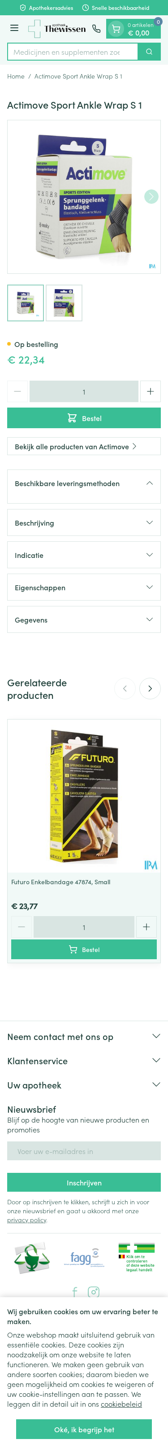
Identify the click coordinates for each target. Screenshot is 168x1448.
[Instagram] (93, 1292)
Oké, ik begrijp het (84, 1429)
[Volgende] (151, 196)
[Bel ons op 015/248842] (96, 28)
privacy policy (26, 1219)
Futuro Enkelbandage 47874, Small (60, 881)
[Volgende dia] (150, 688)
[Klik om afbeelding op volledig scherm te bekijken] (84, 196)
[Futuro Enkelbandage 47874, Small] (84, 796)
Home (16, 75)
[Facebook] (75, 1292)
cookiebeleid (121, 1404)
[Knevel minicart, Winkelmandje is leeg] (116, 29)
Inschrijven (84, 1182)
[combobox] (72, 52)
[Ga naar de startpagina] (56, 29)
